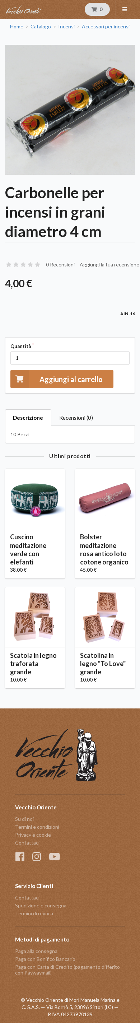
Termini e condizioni (37, 827)
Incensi (66, 26)
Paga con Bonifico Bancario (45, 959)
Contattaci (27, 843)
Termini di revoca (34, 913)
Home (16, 26)
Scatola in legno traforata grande (33, 663)
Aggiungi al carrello (71, 379)
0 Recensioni (60, 264)
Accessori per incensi (106, 26)
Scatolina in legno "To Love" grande (103, 663)
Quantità (20, 346)
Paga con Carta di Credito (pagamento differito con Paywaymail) (67, 970)
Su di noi (24, 819)
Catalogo (41, 26)
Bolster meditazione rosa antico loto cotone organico (104, 549)
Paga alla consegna (36, 951)
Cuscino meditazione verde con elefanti (28, 549)
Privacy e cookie (33, 835)
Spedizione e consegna (40, 905)
